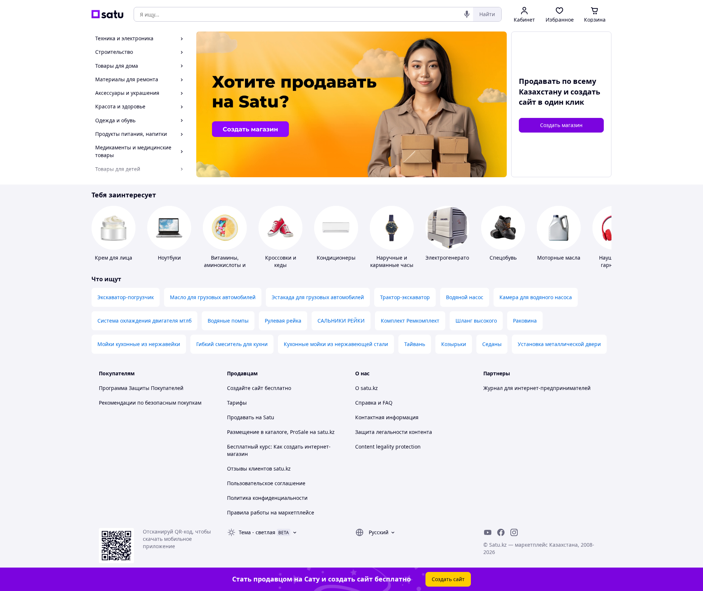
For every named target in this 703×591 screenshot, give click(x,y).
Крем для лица (113, 257)
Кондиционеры (336, 257)
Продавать (240, 417)
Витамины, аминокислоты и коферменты (225, 265)
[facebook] (500, 532)
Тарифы (237, 402)
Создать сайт (448, 579)
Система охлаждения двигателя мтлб (144, 320)
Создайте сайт (245, 387)
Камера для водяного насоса (535, 297)
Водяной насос (464, 297)
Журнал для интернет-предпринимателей (537, 387)
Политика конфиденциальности (267, 497)
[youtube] (487, 532)
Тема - (257, 532)
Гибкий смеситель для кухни (232, 344)
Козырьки (453, 344)
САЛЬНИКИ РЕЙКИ (341, 320)
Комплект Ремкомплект (410, 320)
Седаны (492, 344)
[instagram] (514, 532)
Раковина (525, 320)
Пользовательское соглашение (266, 483)
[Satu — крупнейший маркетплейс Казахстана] (107, 14)
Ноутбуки (169, 257)
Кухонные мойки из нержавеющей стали (336, 344)
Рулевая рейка (283, 320)
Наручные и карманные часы (391, 261)
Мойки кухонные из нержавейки (138, 344)
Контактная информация (387, 417)
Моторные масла (558, 257)
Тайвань (414, 344)
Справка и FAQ (374, 402)
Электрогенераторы (450, 257)
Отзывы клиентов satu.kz (259, 468)
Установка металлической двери (559, 344)
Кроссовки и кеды (280, 261)
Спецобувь (503, 257)
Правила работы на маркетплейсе (270, 512)
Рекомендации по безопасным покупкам (150, 402)
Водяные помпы (228, 320)
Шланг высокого (476, 320)
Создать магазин (561, 125)
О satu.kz (366, 387)
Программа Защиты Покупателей (141, 387)
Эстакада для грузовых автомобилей (318, 297)
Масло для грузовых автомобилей (213, 297)
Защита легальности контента (393, 431)
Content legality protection (388, 446)
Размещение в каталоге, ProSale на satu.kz (281, 431)
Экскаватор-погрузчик (125, 297)
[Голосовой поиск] (467, 14)
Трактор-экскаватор (405, 297)
